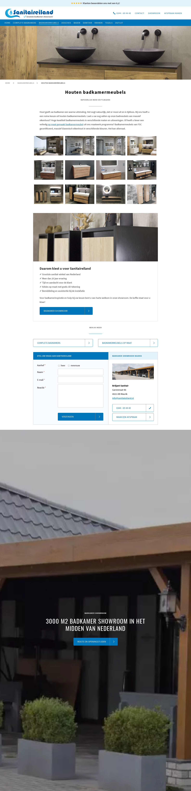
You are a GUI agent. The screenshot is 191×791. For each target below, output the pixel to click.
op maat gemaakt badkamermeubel (65, 124)
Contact (139, 13)
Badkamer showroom (55, 310)
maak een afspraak (126, 417)
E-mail (41, 379)
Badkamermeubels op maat (117, 342)
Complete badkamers (48, 342)
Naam (41, 372)
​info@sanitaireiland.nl (123, 398)
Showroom (154, 13)
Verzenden (68, 416)
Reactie (41, 387)
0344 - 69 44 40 (123, 13)
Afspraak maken (173, 13)
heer (63, 365)
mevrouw (75, 365)
